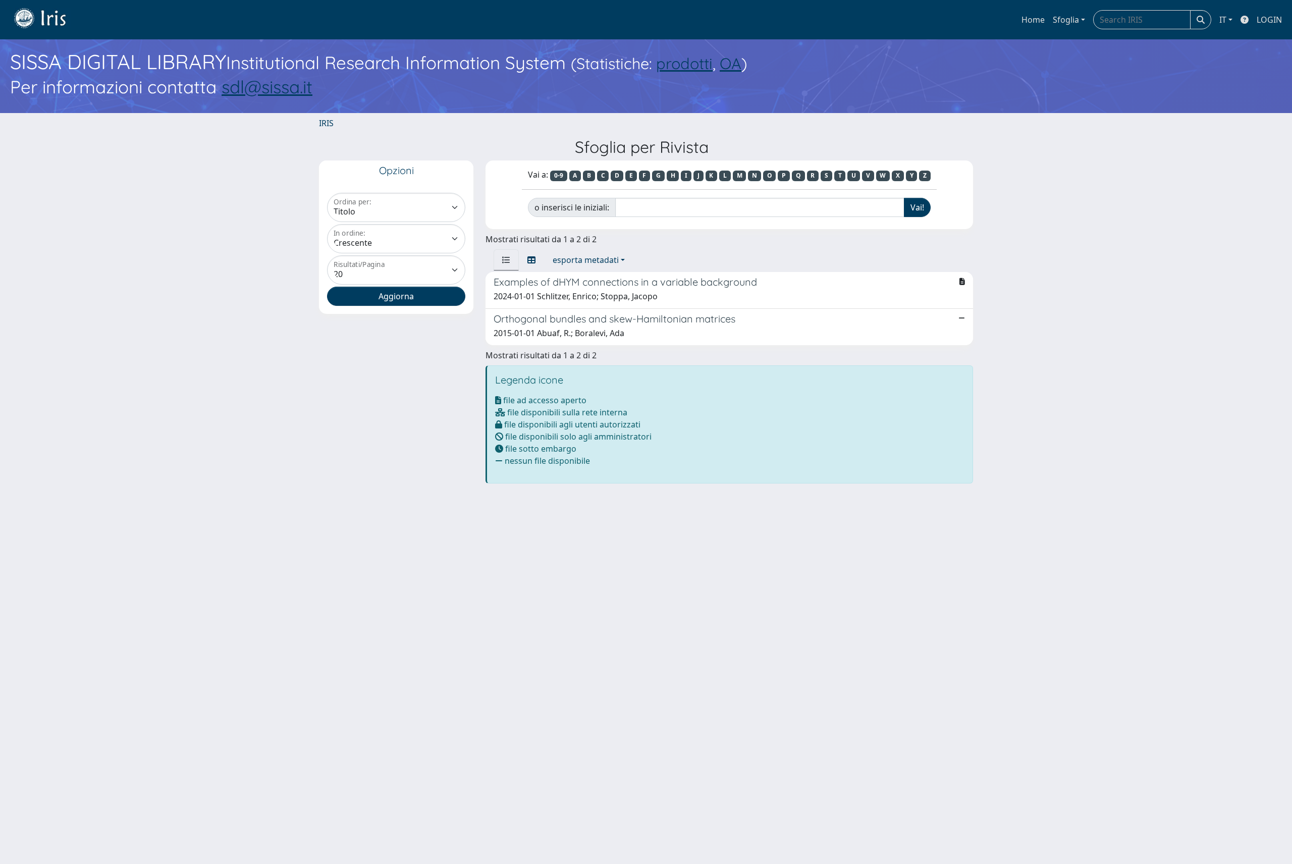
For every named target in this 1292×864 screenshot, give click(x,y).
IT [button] (1222, 19)
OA (730, 63)
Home (1033, 19)
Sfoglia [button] (1066, 19)
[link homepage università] (47, 19)
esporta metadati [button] (586, 259)
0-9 (558, 175)
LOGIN (1269, 19)
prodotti (684, 63)
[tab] (506, 260)
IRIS (326, 123)
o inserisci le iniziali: (571, 207)
